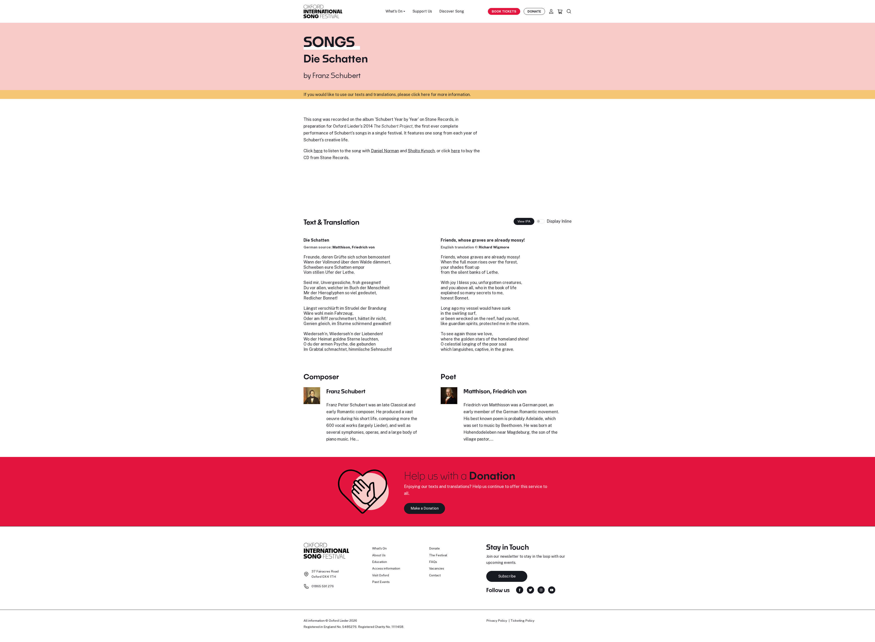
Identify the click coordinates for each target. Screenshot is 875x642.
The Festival (438, 555)
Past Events (381, 582)
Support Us (422, 11)
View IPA (523, 221)
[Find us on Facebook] (519, 589)
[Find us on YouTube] (551, 589)
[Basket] (560, 11)
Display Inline (559, 221)
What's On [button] (394, 11)
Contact (435, 575)
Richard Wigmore (494, 247)
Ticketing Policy (522, 620)
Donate (534, 11)
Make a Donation (425, 508)
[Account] (551, 11)
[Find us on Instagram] (541, 589)
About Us (379, 555)
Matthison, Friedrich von (353, 247)
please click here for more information (434, 94)
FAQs (433, 562)
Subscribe (507, 576)
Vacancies (436, 568)
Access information (386, 568)
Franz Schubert (336, 75)
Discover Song (451, 11)
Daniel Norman (385, 150)
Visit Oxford (380, 575)
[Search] (569, 11)
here (318, 150)
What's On (379, 548)
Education (379, 562)
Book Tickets (504, 11)
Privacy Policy (496, 620)
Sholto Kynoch (421, 150)
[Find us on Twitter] (530, 589)
